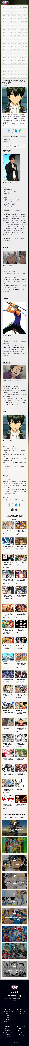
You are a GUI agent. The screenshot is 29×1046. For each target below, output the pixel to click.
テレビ (7, 1019)
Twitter (22, 1029)
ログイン (21, 1013)
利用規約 (7, 1031)
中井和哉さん (7, 139)
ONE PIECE (6, 144)
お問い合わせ (7, 1029)
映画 (8, 1017)
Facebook (22, 1031)
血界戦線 (6, 141)
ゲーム (7, 1013)
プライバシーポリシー (7, 1033)
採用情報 (7, 1035)
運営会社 (7, 1037)
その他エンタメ (8, 1021)
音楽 (8, 1015)
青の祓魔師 (6, 146)
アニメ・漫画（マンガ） (7, 1011)
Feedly (22, 1035)
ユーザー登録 (21, 1011)
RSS (22, 1033)
